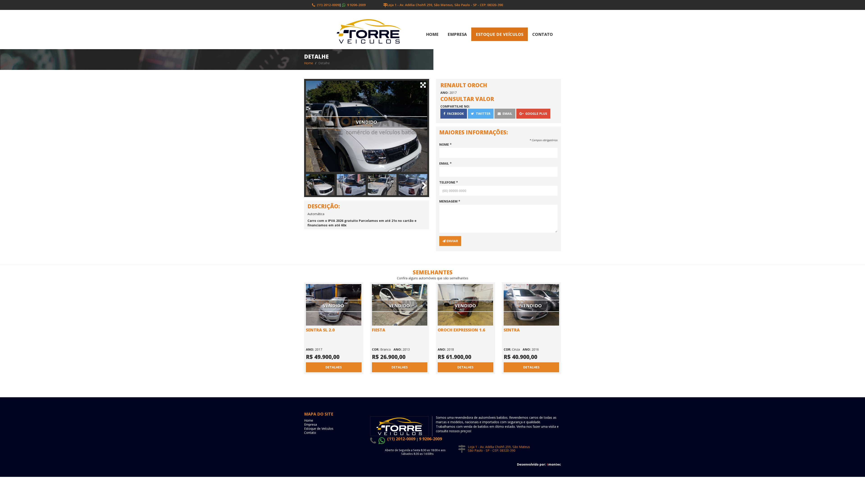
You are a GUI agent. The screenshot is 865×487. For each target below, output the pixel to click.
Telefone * (448, 182)
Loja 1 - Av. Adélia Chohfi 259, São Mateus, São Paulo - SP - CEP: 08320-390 (445, 5)
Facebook (454, 113)
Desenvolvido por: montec (539, 464)
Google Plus (535, 113)
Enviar (452, 241)
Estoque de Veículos (499, 34)
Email (506, 113)
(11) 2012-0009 (327, 5)
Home (432, 34)
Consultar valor (467, 99)
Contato (542, 34)
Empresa (457, 34)
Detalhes (334, 367)
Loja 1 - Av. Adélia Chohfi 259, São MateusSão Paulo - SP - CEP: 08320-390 (499, 449)
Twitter (482, 113)
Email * (445, 163)
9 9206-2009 (355, 5)
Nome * (445, 144)
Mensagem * (449, 201)
